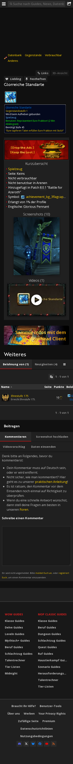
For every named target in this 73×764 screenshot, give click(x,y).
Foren (24, 509)
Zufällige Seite (28, 721)
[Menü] (4, 4)
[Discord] (19, 744)
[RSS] (53, 744)
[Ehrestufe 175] (5, 397)
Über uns (13, 713)
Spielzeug (15, 169)
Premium (48, 721)
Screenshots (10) (36, 214)
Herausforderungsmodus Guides (53, 673)
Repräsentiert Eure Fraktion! (32, 120)
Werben (29, 713)
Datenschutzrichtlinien (36, 728)
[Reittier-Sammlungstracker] (36, 335)
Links (44, 73)
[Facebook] (40, 744)
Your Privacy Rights (52, 713)
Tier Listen (12, 667)
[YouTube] (47, 744)
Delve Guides (14, 627)
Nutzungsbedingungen (36, 736)
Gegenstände (33, 55)
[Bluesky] (33, 744)
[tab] (16, 364)
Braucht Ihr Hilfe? (23, 706)
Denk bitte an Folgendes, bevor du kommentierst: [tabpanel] (35, 516)
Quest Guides (47, 647)
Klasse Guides (14, 621)
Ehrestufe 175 (19, 396)
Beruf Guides (14, 647)
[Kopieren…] (51, 377)
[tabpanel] (36, 395)
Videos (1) (36, 280)
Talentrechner (15, 660)
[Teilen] (69, 4)
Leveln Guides (14, 634)
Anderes (13, 61)
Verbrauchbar (53, 55)
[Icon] (10, 97)
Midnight (11, 673)
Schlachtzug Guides (19, 653)
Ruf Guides (45, 653)
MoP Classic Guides (52, 614)
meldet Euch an (43, 573)
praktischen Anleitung (51, 482)
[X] (26, 744)
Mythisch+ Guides (17, 640)
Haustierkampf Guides (53, 660)
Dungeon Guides (49, 634)
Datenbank (15, 55)
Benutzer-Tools (51, 706)
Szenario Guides (49, 667)
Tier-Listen (46, 686)
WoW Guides (14, 614)
